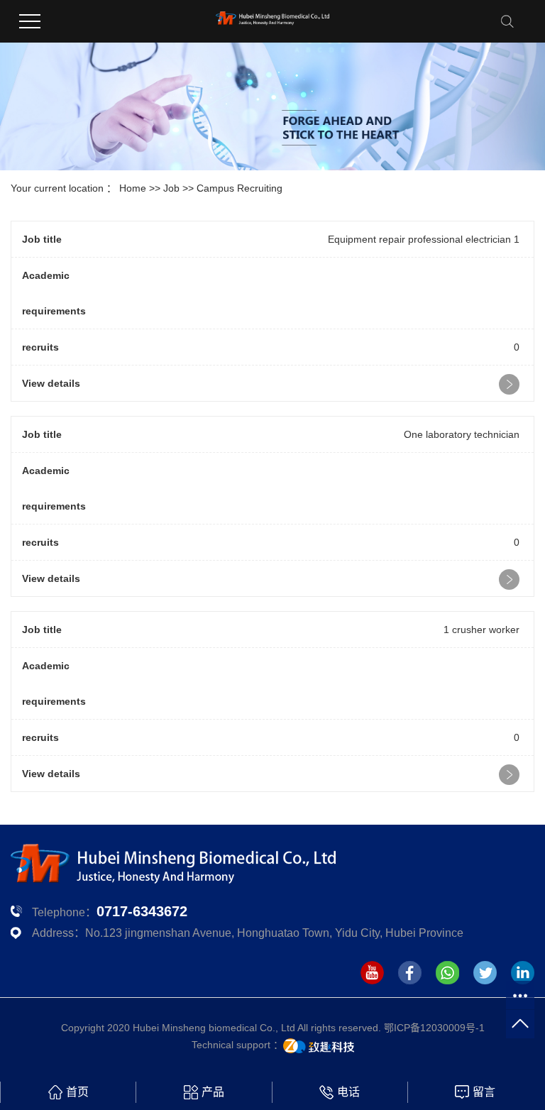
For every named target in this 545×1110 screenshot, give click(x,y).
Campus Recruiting (239, 188)
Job (171, 188)
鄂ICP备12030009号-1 (434, 1027)
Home (132, 188)
